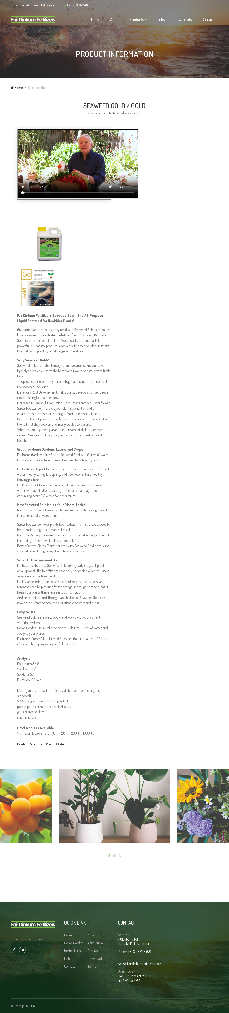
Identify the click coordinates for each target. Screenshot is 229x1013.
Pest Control (96, 950)
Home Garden (73, 943)
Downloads (183, 19)
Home (96, 19)
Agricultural (96, 943)
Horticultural (72, 950)
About (115, 19)
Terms (92, 966)
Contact (207, 19)
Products (136, 19)
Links (161, 19)
